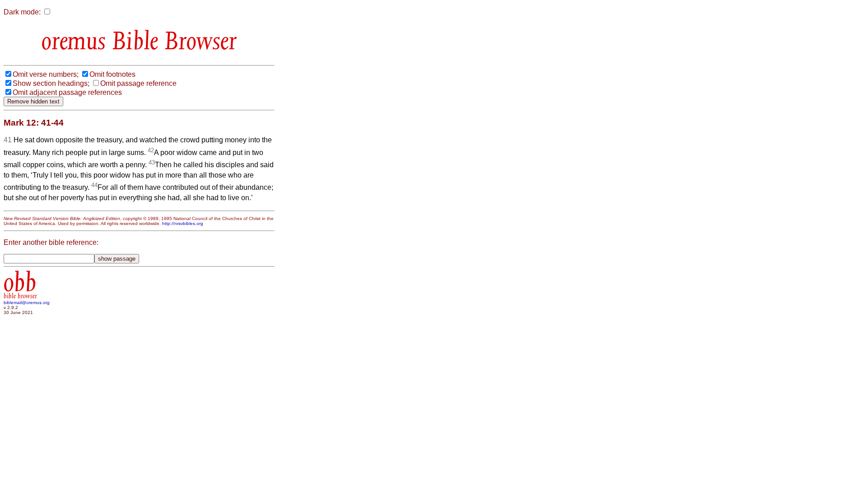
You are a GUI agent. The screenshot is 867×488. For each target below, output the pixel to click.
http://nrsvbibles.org (182, 223)
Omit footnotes (112, 74)
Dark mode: (22, 12)
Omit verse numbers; (46, 74)
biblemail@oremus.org (27, 302)
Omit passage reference (138, 83)
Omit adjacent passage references (67, 92)
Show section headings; (51, 83)
